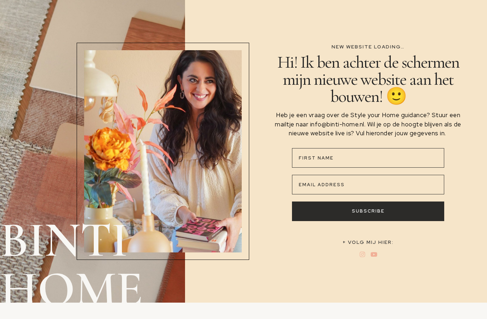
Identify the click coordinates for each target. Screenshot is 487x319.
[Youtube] (374, 254)
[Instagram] (362, 254)
